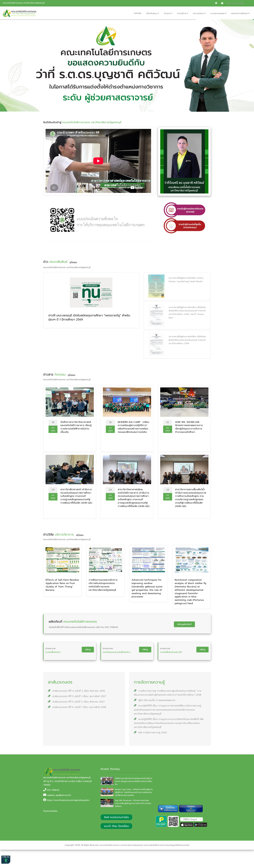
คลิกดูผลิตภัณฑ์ (184, 624)
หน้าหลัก (137, 13)
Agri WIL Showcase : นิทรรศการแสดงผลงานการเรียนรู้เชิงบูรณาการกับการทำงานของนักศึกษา (133, 803)
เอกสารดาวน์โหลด (239, 13)
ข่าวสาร (167, 13)
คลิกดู (88, 649)
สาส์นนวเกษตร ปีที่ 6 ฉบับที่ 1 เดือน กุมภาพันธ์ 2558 (78, 707)
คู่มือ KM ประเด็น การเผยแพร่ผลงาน (156, 700)
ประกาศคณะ (198, 13)
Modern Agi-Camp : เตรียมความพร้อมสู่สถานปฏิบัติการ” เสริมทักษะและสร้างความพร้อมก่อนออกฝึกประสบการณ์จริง (134, 792)
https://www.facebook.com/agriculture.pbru (68, 800)
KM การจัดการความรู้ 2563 (152, 732)
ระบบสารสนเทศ (217, 13)
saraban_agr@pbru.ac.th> (59, 795)
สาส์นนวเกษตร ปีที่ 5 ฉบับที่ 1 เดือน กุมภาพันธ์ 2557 (78, 696)
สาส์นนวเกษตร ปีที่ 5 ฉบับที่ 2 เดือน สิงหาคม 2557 (78, 702)
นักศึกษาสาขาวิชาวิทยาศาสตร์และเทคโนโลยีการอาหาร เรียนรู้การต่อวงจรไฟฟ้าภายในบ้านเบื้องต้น (133, 781)
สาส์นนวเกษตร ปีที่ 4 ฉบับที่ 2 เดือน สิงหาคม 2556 (78, 691)
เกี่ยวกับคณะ (151, 13)
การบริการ (181, 13)
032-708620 (53, 790)
